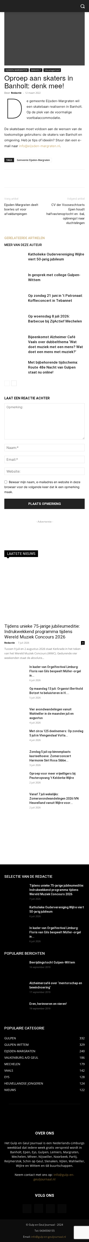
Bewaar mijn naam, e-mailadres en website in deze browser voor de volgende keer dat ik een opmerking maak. (42, 486)
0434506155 (47, 1231)
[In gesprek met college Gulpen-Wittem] (15, 279)
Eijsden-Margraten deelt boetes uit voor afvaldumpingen (21, 209)
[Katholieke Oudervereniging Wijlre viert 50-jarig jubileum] (15, 259)
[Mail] (50, 1208)
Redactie (16, 92)
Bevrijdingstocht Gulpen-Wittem (52, 962)
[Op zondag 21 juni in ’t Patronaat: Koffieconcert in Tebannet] (15, 300)
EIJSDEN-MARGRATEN (16, 70)
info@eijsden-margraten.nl (39, 146)
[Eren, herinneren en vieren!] (15, 1009)
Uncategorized (52, 70)
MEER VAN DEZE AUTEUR (23, 245)
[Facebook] (27, 1208)
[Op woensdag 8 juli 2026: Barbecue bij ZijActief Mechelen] (15, 321)
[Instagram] (38, 1208)
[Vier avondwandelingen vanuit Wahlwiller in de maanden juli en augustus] (15, 714)
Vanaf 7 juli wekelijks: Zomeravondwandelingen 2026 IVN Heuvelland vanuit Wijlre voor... (54, 798)
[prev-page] (7, 383)
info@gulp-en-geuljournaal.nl (48, 1237)
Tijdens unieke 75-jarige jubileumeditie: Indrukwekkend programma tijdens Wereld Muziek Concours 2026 (42, 632)
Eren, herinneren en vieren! (48, 1003)
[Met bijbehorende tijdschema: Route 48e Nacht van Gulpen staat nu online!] (15, 367)
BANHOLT (36, 70)
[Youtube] (62, 1208)
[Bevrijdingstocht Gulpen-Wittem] (15, 967)
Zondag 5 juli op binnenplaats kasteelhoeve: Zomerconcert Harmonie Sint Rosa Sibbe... (50, 756)
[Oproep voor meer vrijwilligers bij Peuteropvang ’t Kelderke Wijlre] (15, 778)
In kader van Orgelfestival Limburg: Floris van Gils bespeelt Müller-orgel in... (55, 671)
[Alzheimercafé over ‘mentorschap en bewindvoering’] (15, 988)
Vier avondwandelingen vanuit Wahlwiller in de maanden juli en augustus (51, 714)
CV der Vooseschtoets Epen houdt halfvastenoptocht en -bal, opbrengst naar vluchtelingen (65, 214)
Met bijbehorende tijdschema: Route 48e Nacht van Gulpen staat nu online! (53, 367)
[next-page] (14, 383)
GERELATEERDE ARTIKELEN (24, 238)
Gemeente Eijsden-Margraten (33, 160)
